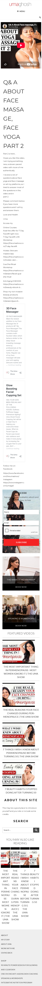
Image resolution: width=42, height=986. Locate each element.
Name (7, 507)
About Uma (6, 944)
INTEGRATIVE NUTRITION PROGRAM (16, 982)
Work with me (8, 948)
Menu (22, 11)
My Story (5, 940)
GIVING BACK (6, 953)
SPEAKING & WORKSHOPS (12, 978)
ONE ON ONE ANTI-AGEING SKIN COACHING (19, 974)
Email (7, 518)
